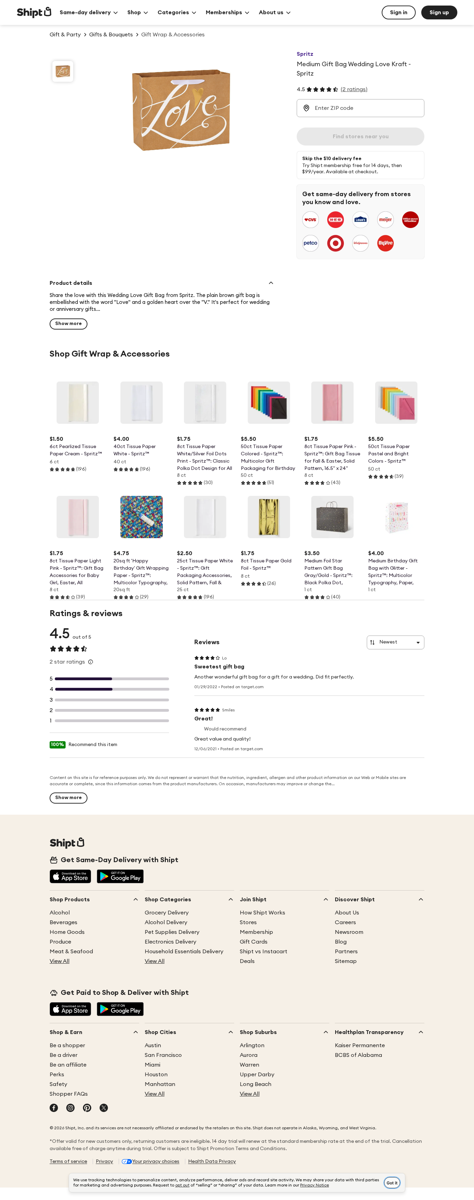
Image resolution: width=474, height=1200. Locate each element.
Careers (345, 922)
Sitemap (346, 961)
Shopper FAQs (69, 1094)
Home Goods (67, 932)
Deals (247, 961)
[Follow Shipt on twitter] (104, 1108)
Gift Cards (254, 942)
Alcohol (60, 913)
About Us (347, 913)
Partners (346, 951)
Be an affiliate (68, 1065)
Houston (156, 1074)
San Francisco (163, 1055)
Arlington (252, 1045)
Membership (256, 932)
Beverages (63, 922)
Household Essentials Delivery (184, 951)
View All (59, 961)
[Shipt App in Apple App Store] (70, 877)
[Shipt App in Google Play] (120, 877)
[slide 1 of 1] (62, 71)
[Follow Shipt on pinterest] (87, 1108)
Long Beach (255, 1084)
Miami (152, 1065)
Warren (249, 1065)
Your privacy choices (155, 1161)
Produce (60, 942)
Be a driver (63, 1055)
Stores (248, 922)
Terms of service (68, 1161)
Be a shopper (67, 1045)
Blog (341, 942)
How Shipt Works (262, 913)
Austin (153, 1045)
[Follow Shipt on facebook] (54, 1108)
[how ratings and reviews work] (90, 661)
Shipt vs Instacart (263, 951)
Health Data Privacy (212, 1161)
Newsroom (349, 932)
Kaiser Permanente (360, 1045)
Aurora (248, 1055)
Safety (58, 1084)
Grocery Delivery (167, 913)
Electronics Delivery (170, 942)
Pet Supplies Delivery (172, 932)
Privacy (104, 1161)
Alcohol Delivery (166, 922)
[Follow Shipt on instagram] (70, 1108)
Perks (57, 1074)
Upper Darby (257, 1074)
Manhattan (160, 1084)
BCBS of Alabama (358, 1055)
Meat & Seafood (71, 951)
